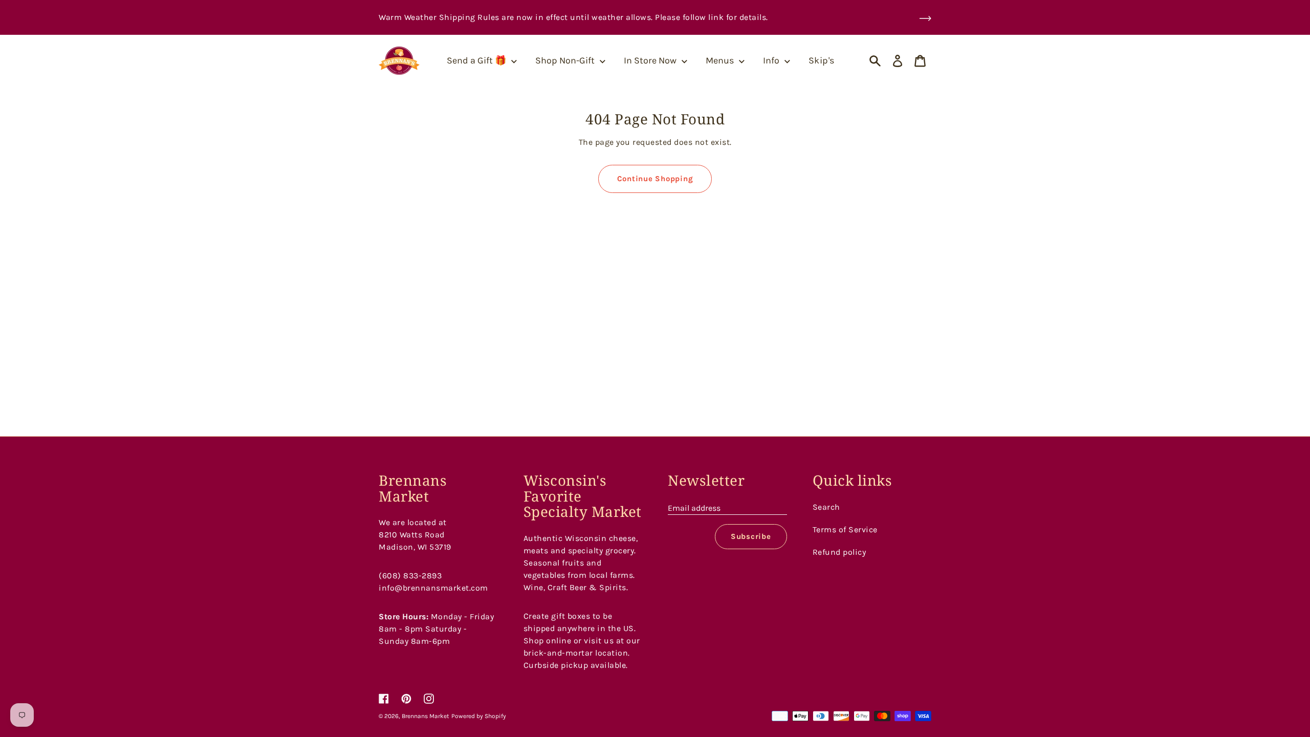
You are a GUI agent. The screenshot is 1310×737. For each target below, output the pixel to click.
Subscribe (751, 536)
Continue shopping (655, 178)
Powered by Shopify (478, 716)
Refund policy (839, 552)
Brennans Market (425, 716)
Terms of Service (845, 529)
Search (826, 507)
